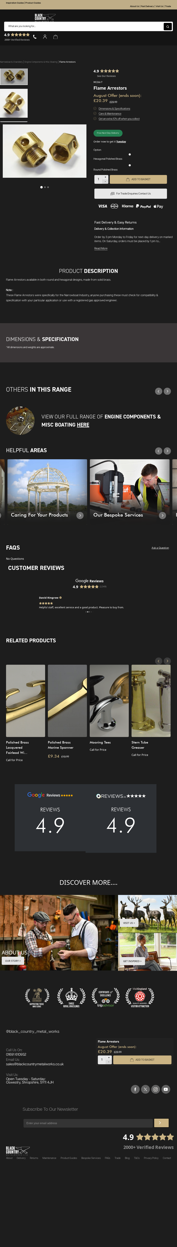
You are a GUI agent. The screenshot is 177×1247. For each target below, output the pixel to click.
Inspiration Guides (15, 3)
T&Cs (137, 1158)
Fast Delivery (147, 6)
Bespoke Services (91, 1158)
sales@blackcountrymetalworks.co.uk (35, 1064)
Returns (34, 1158)
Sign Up (161, 1123)
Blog (127, 1158)
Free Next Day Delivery (108, 133)
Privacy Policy (151, 1158)
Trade (168, 6)
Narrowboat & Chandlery (11, 62)
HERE (83, 424)
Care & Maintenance (110, 113)
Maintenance (49, 1158)
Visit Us (159, 6)
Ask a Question (160, 548)
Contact (167, 1158)
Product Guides (33, 3)
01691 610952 (16, 1054)
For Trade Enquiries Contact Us (133, 193)
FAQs (107, 1158)
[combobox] (88, 26)
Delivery (21, 1158)
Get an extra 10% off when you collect (119, 119)
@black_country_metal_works (32, 1032)
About (9, 1158)
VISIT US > (129, 923)
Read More (101, 248)
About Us (134, 6)
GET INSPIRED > (132, 961)
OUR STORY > (13, 960)
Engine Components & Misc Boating (41, 62)
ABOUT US (14, 952)
